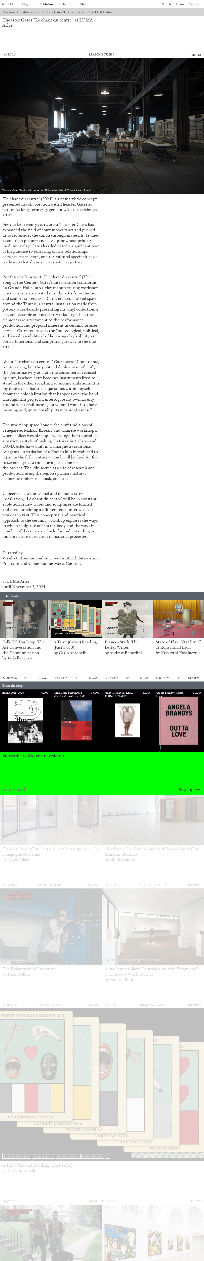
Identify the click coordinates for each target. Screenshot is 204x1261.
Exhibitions (67, 4)
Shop (83, 4)
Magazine (28, 4)
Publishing (47, 4)
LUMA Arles (18, 581)
